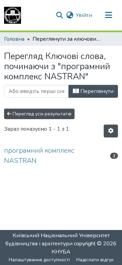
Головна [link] (14, 39)
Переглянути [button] (96, 91)
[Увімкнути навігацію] (108, 15)
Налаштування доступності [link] (39, 260)
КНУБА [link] (61, 251)
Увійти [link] (84, 15)
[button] (12, 15)
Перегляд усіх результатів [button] (41, 114)
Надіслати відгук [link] (95, 260)
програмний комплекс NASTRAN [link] (39, 155)
